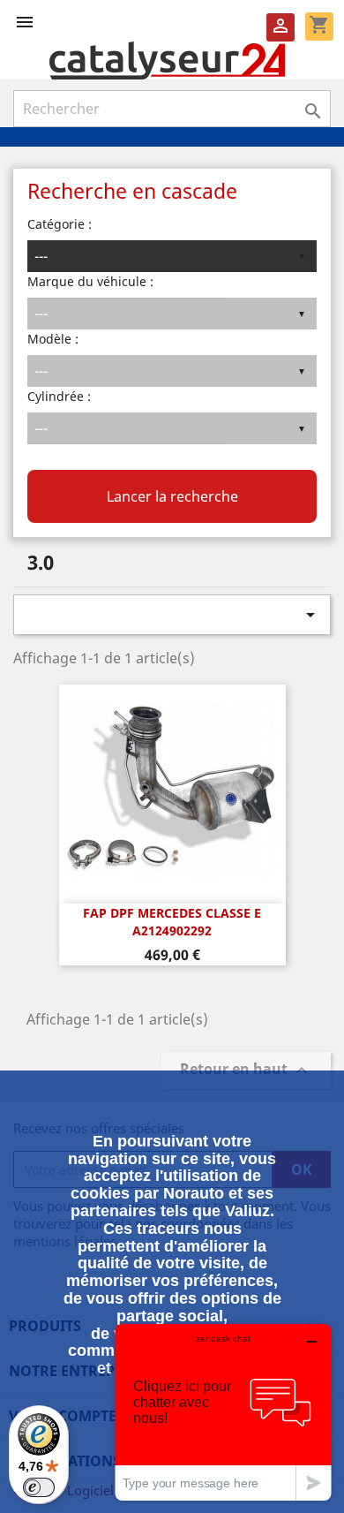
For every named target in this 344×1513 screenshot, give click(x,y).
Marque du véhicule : (90, 281)
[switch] (39, 1487)
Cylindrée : (59, 396)
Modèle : (53, 338)
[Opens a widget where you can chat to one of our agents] (223, 1412)
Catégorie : (59, 224)
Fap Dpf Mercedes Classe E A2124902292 (172, 921)
